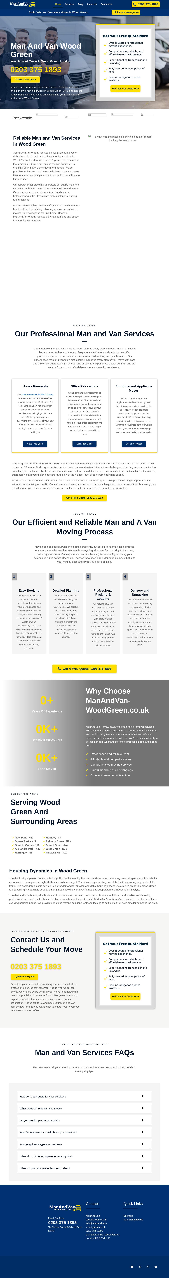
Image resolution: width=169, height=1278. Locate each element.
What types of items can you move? (41, 1108)
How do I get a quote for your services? (43, 1096)
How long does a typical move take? (41, 1144)
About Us (92, 4)
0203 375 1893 (36, 69)
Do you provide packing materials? (40, 1120)
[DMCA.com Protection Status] (30, 1266)
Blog (80, 4)
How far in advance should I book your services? (48, 1132)
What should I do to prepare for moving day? (46, 1156)
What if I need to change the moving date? (45, 1168)
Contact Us (106, 4)
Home (58, 4)
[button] (14, 576)
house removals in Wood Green (37, 394)
